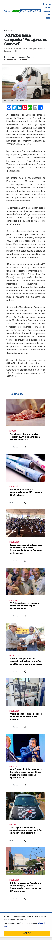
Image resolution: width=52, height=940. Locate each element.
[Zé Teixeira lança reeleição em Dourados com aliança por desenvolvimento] (25, 581)
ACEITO (27, 933)
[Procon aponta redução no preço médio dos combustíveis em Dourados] (25, 692)
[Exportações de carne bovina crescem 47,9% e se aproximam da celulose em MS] (25, 412)
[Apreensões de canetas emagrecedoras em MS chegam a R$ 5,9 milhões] (25, 468)
